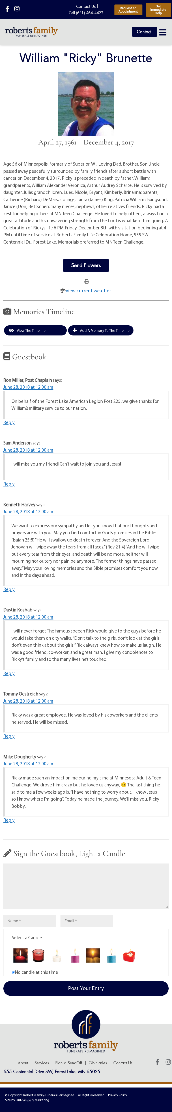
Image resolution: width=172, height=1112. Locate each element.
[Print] (86, 281)
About (23, 1063)
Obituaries (98, 1063)
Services (41, 1063)
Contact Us (122, 1063)
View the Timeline (30, 330)
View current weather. (89, 290)
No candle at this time (36, 972)
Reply (9, 422)
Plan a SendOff (68, 1063)
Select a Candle (27, 937)
